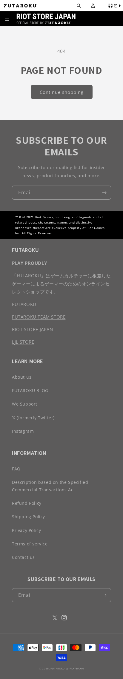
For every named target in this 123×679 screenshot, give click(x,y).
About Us (22, 377)
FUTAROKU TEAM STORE (38, 317)
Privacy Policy (26, 530)
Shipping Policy (28, 516)
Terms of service (30, 544)
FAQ (16, 469)
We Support (24, 404)
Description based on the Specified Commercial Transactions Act (50, 486)
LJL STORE (23, 342)
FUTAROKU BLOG (30, 390)
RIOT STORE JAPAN (32, 329)
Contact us (23, 557)
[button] (78, 5)
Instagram (23, 431)
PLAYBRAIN (77, 668)
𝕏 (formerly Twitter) (33, 417)
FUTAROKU (24, 304)
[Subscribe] (104, 193)
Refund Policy (26, 503)
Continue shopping (62, 92)
